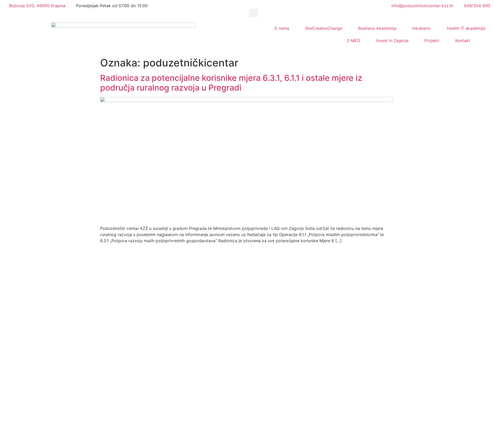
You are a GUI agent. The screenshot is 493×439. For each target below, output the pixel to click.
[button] (253, 13)
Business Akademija (377, 28)
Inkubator (421, 28)
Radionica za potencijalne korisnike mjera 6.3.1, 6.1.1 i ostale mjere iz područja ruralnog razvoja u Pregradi (231, 83)
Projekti (431, 40)
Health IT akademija (466, 28)
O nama (281, 28)
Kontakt (462, 40)
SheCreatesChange (323, 28)
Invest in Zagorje (392, 40)
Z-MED (353, 40)
